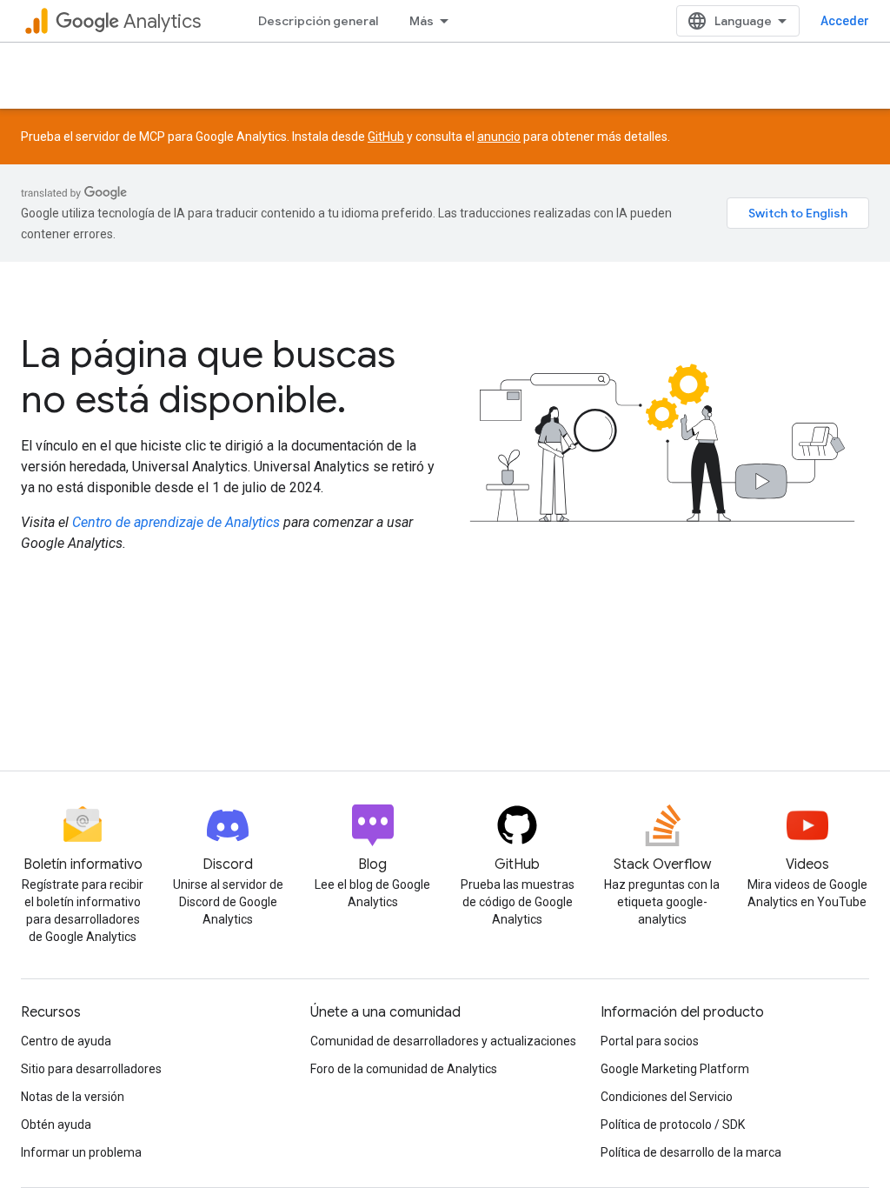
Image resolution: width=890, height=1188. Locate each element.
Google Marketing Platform (675, 1069)
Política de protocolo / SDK (673, 1124)
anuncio (499, 136)
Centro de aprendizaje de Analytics (176, 522)
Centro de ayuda (66, 1041)
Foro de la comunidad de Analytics (403, 1069)
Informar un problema (81, 1152)
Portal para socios (650, 1041)
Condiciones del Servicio (667, 1097)
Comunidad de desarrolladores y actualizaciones (443, 1041)
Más (421, 21)
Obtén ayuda (56, 1124)
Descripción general (318, 21)
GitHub (386, 136)
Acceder (844, 21)
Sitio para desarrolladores (91, 1069)
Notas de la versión (72, 1097)
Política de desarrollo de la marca (691, 1152)
